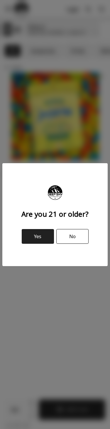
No (72, 236)
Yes (37, 236)
